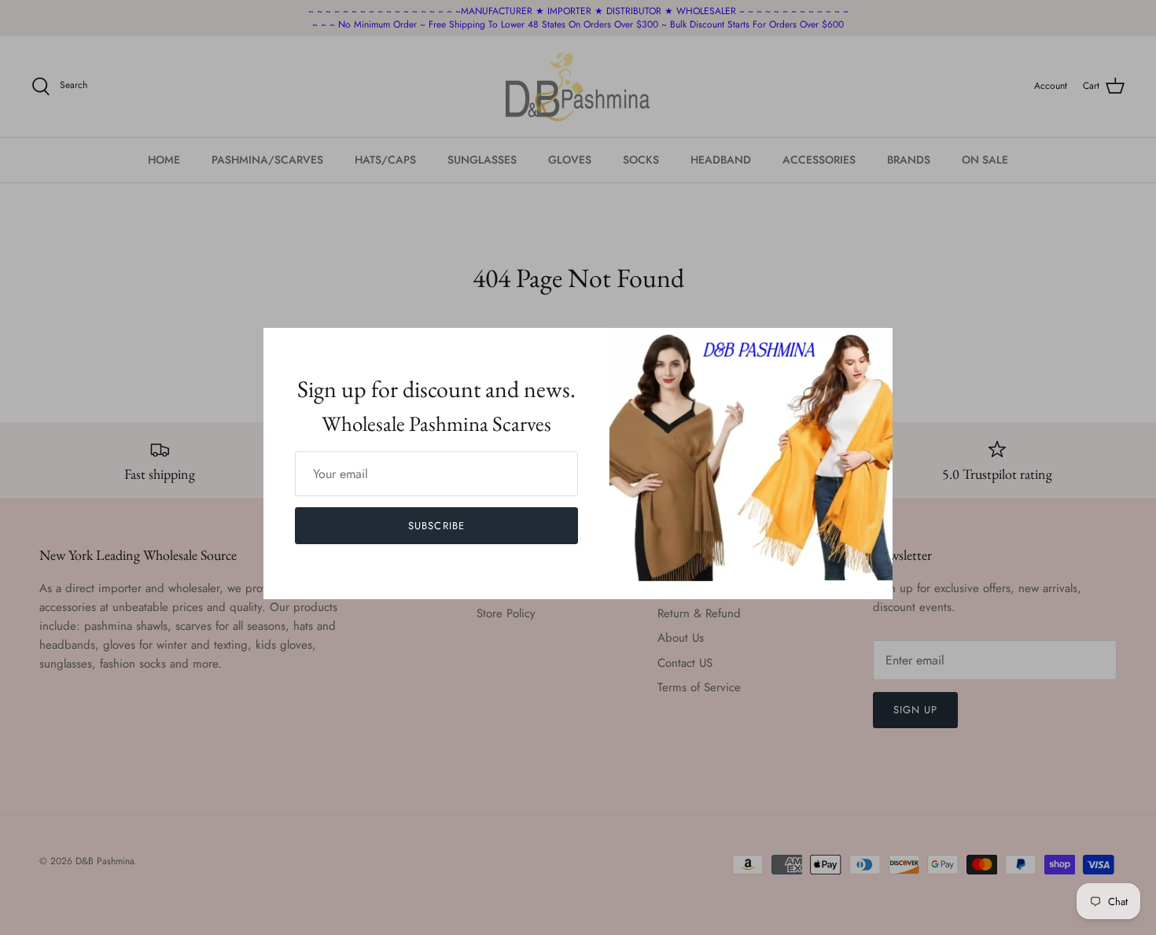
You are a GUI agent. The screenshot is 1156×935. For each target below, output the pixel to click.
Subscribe (436, 525)
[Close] (873, 347)
